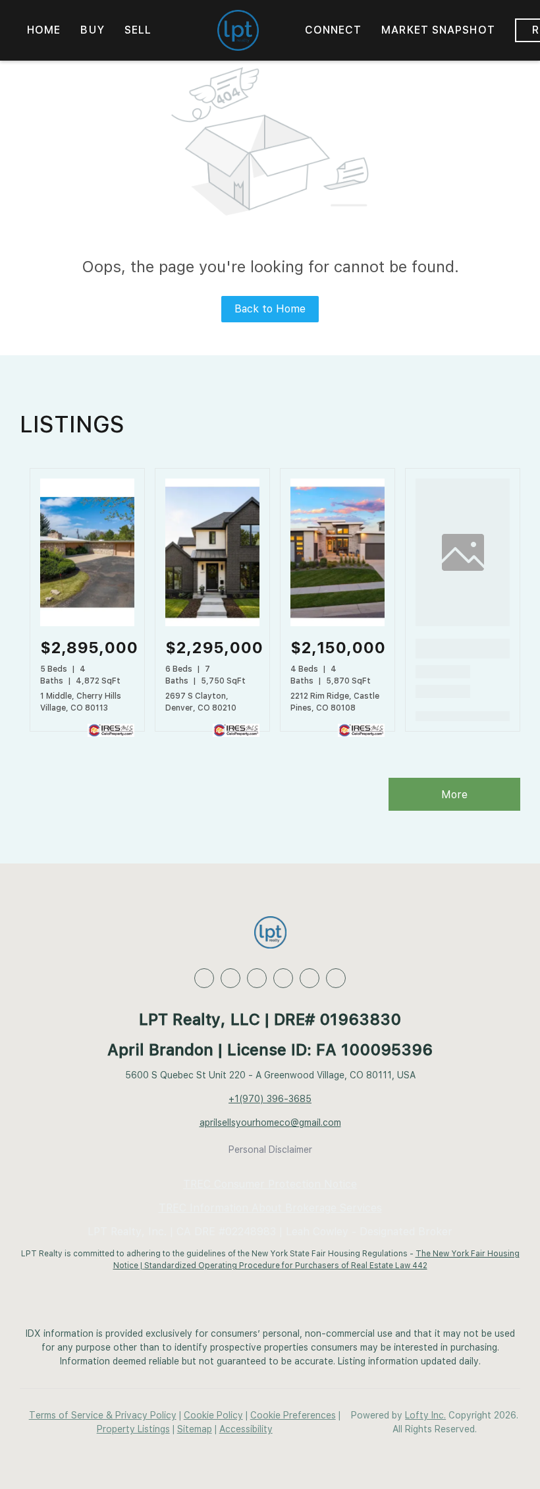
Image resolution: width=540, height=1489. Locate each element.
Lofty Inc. (425, 1415)
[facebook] (204, 978)
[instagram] (309, 978)
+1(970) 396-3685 (270, 1099)
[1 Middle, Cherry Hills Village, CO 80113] (87, 623)
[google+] (336, 978)
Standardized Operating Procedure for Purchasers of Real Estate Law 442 (285, 1265)
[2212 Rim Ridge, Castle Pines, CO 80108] (337, 623)
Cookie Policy (213, 1415)
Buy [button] (92, 30)
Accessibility (246, 1429)
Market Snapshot (438, 30)
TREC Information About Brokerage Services (270, 1208)
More (454, 794)
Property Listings (133, 1429)
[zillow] (257, 978)
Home (44, 30)
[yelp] (283, 978)
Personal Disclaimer (270, 1149)
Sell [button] (137, 30)
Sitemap (194, 1429)
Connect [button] (333, 30)
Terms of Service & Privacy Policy (102, 1415)
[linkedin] (230, 978)
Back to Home (270, 309)
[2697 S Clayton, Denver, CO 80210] (212, 623)
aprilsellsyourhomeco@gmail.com (270, 1122)
